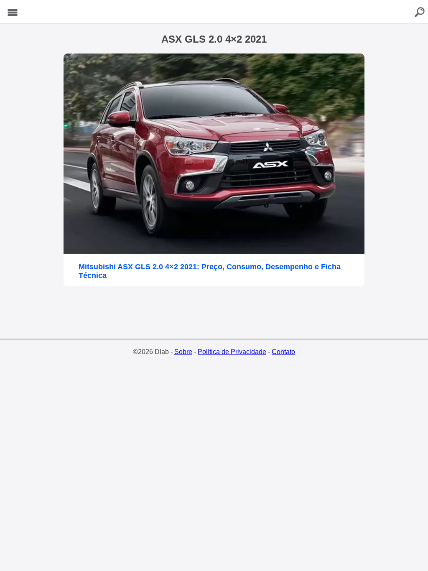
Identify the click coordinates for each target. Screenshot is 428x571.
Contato (283, 351)
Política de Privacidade (232, 351)
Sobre (183, 351)
